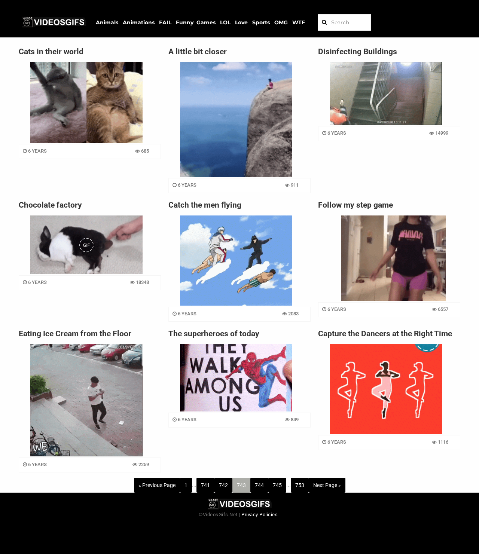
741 (205, 485)
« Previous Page (157, 485)
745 (277, 485)
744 (259, 485)
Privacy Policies (259, 514)
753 (299, 485)
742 (223, 485)
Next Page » (327, 485)
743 (241, 485)
